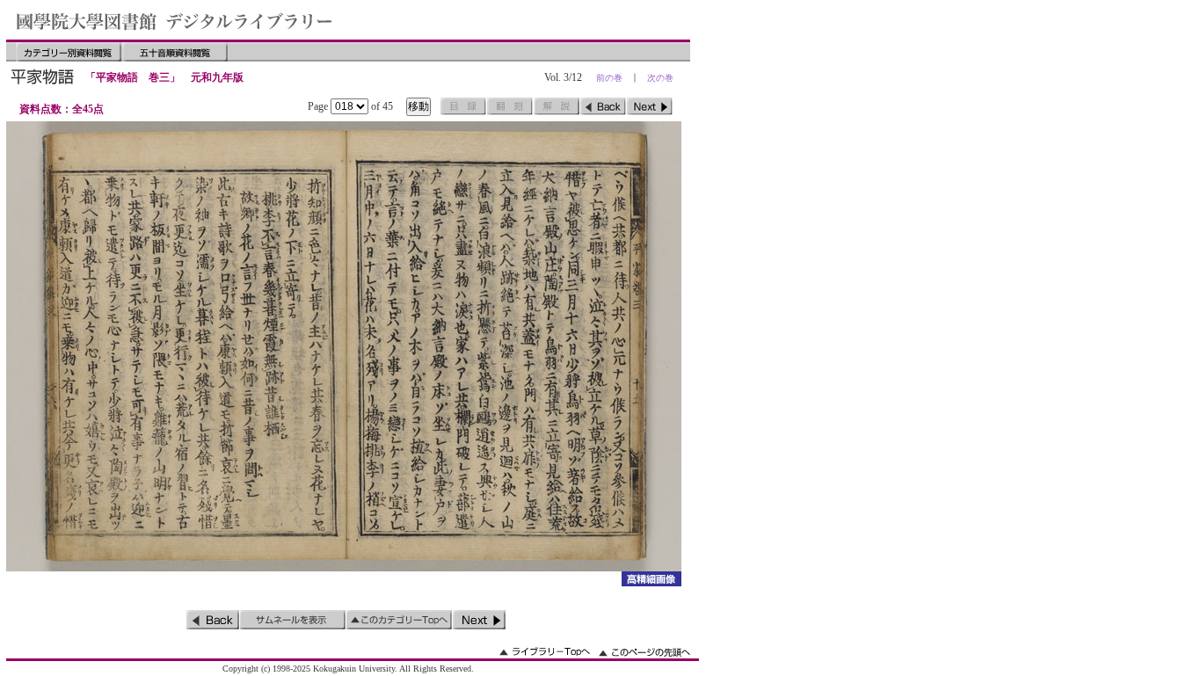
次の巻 (660, 78)
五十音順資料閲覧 (175, 52)
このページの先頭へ (644, 652)
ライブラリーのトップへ (544, 652)
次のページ (650, 106)
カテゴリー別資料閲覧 (68, 52)
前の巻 (609, 78)
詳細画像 (651, 578)
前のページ (603, 106)
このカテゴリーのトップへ (399, 619)
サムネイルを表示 (293, 619)
